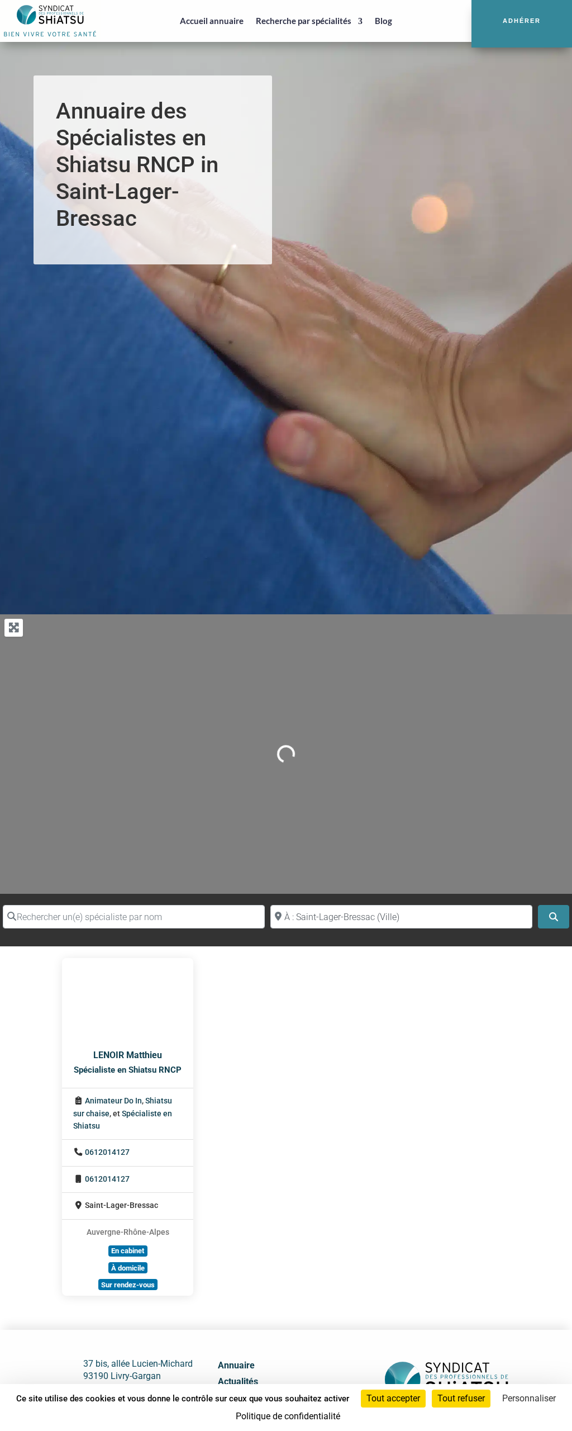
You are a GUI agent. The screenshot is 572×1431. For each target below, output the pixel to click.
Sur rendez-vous (128, 1285)
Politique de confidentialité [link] (288, 1416)
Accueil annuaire (212, 21)
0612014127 (107, 1152)
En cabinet (127, 1251)
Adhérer (522, 20)
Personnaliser (529, 1398)
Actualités (238, 1381)
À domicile (128, 1268)
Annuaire (236, 1365)
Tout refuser (461, 1398)
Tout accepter (393, 1398)
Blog (383, 21)
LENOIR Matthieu (127, 1055)
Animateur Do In (113, 1101)
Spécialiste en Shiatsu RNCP (128, 1070)
